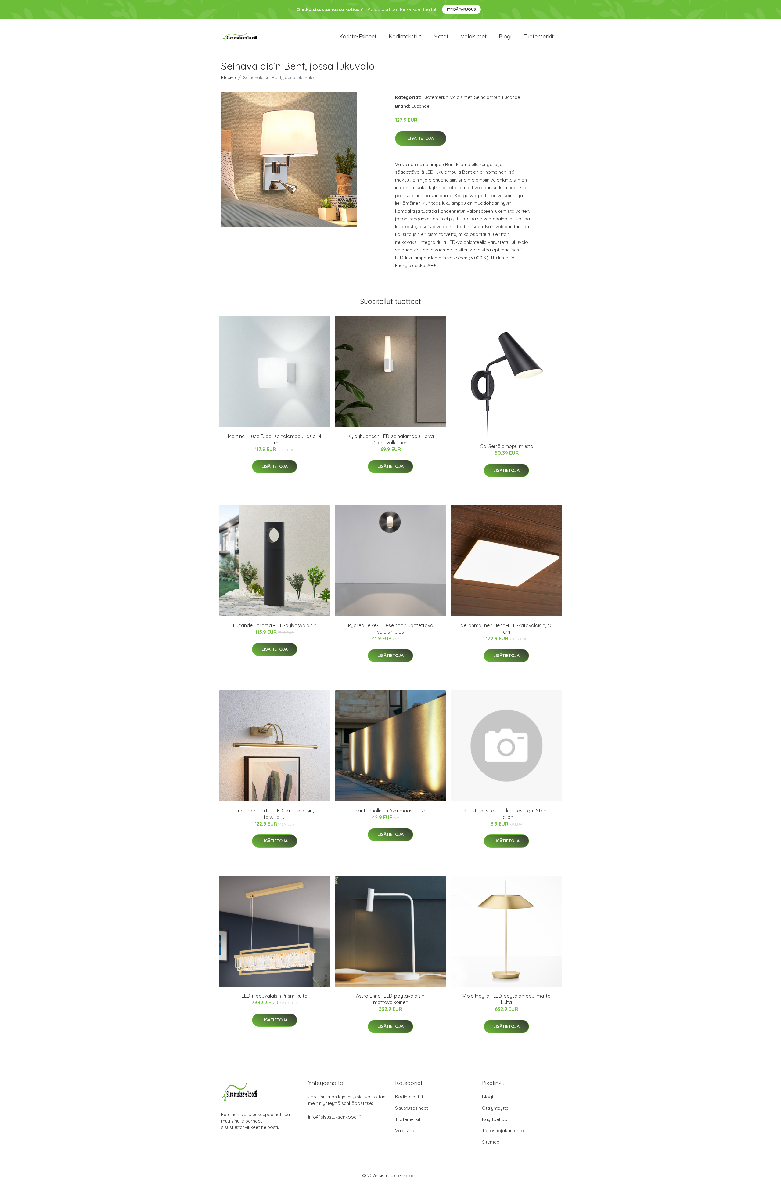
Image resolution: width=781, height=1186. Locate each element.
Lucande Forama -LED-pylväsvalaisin (274, 625)
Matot (441, 36)
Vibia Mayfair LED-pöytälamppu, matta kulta (506, 999)
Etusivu (228, 77)
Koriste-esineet (357, 36)
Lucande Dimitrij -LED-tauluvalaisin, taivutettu (275, 814)
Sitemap (490, 1142)
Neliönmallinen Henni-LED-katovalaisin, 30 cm (506, 628)
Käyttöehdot (495, 1119)
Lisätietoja (421, 138)
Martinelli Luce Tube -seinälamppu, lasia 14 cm (274, 439)
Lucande (511, 97)
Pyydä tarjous (461, 9)
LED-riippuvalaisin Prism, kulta (275, 996)
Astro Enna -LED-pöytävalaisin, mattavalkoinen (390, 999)
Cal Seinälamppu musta (506, 446)
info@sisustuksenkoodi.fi (334, 1117)
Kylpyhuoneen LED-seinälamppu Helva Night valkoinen (390, 439)
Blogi (505, 36)
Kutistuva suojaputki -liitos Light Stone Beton (506, 814)
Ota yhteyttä (495, 1108)
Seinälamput (487, 97)
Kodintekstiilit (405, 36)
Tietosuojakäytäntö (503, 1131)
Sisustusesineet (411, 1108)
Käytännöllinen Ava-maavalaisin (390, 811)
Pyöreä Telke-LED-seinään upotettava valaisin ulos (390, 628)
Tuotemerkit (539, 36)
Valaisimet (474, 36)
